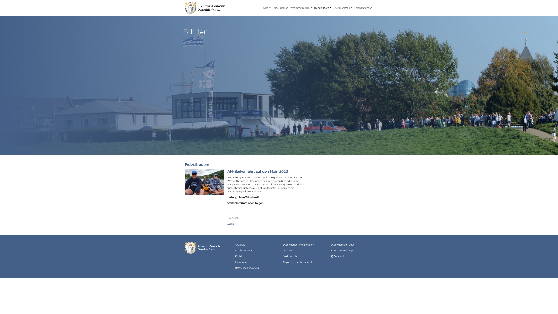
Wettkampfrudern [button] (300, 8)
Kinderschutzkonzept (342, 250)
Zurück (231, 223)
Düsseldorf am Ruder (342, 244)
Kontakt (239, 256)
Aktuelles (240, 244)
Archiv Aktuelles (243, 250)
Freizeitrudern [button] (321, 8)
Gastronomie (290, 256)
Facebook (339, 256)
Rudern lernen (280, 8)
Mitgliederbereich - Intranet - (298, 262)
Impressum (241, 262)
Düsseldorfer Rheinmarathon (298, 244)
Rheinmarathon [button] (341, 8)
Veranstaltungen (363, 8)
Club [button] (266, 8)
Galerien (287, 250)
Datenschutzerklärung (247, 268)
